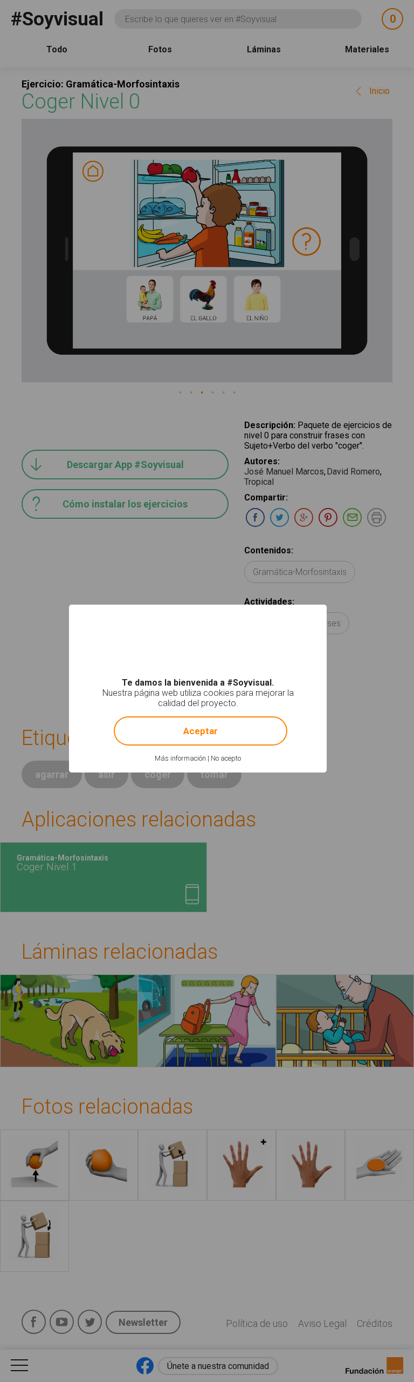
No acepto (226, 758)
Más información (180, 758)
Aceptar (200, 731)
